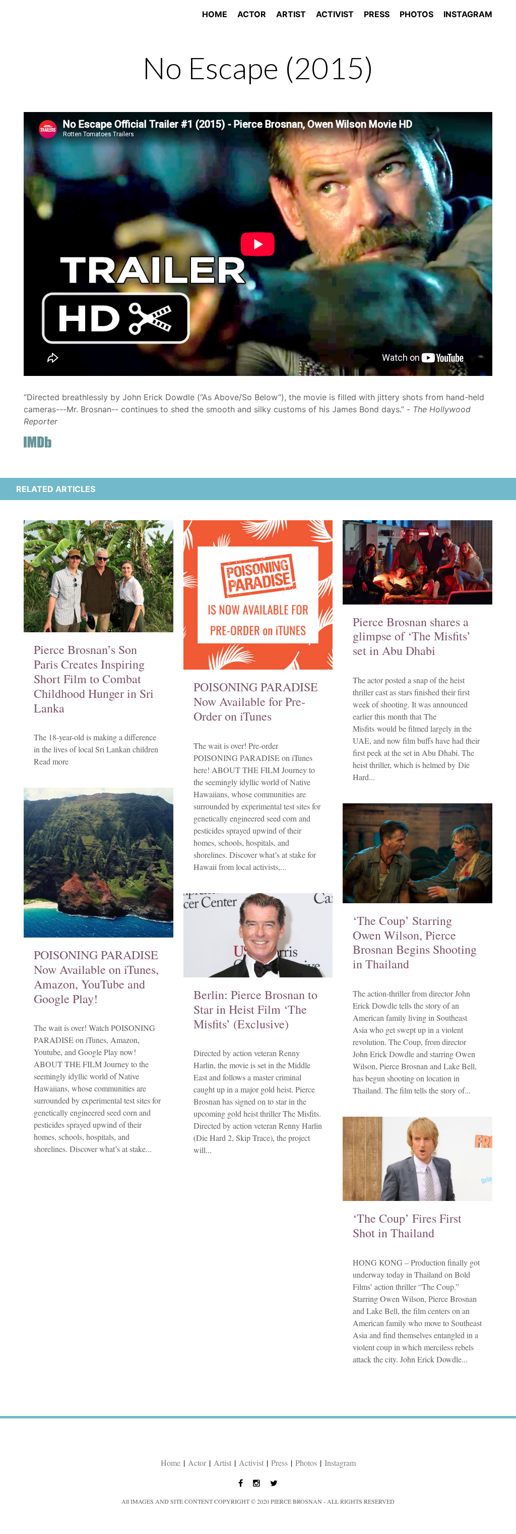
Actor (251, 14)
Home (214, 14)
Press (377, 14)
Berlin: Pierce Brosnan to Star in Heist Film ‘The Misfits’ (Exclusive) (255, 1009)
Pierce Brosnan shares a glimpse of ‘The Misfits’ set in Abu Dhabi (412, 636)
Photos (416, 14)
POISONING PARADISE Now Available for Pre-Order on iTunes (256, 701)
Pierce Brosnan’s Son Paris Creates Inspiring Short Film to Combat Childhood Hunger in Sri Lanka (94, 678)
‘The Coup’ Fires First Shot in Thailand (407, 1225)
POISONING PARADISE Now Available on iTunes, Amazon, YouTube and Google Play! (96, 976)
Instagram (467, 14)
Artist (291, 14)
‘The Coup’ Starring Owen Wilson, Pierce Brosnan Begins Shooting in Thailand (415, 942)
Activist (335, 14)
